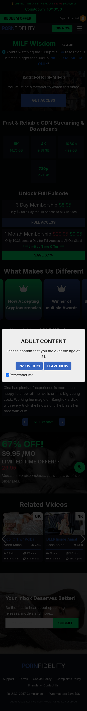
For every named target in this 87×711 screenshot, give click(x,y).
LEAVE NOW (58, 366)
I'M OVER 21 (29, 366)
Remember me (21, 375)
